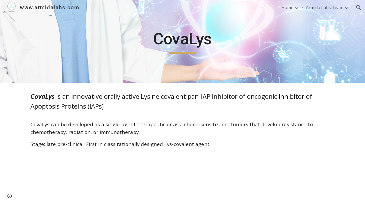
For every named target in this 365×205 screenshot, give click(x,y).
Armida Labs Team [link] (324, 7)
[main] (182, 41)
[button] (358, 7)
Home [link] (287, 7)
